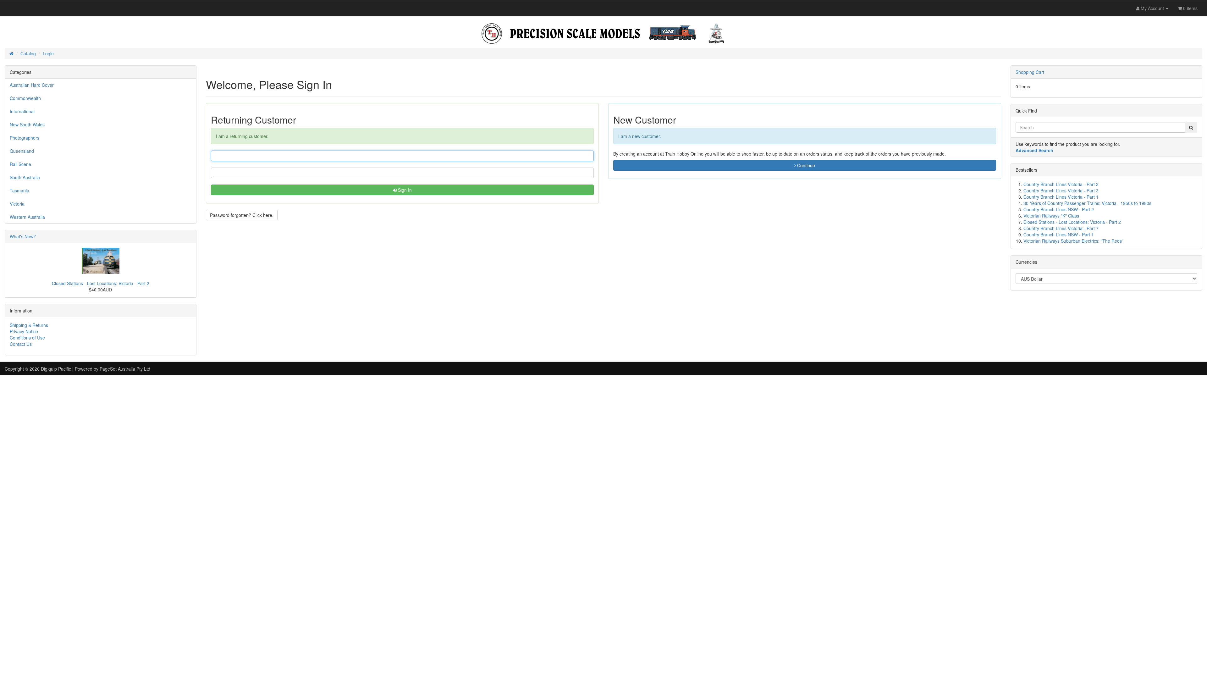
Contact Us (21, 344)
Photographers (24, 138)
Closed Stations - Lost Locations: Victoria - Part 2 (100, 283)
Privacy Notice (24, 331)
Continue (805, 165)
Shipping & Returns (29, 325)
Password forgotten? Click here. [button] (241, 215)
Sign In (404, 190)
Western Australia (27, 217)
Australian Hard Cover (32, 85)
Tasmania (19, 190)
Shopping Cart (1030, 72)
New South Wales (27, 124)
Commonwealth (25, 98)
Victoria (17, 204)
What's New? (23, 236)
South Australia (25, 177)
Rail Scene (20, 164)
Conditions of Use (27, 337)
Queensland (22, 151)
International (22, 111)
